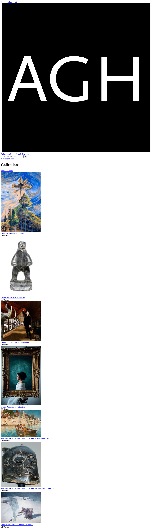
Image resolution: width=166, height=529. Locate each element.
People (19, 154)
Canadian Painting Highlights (12, 233)
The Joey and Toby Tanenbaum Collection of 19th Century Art (25, 438)
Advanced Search (8, 159)
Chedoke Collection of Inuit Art (13, 298)
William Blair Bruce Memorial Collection (17, 525)
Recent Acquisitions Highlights (13, 407)
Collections (5, 154)
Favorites (25, 154)
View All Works (7, 171)
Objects (13, 154)
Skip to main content (9, 2)
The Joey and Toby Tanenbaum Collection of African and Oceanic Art (28, 488)
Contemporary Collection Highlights (15, 342)
